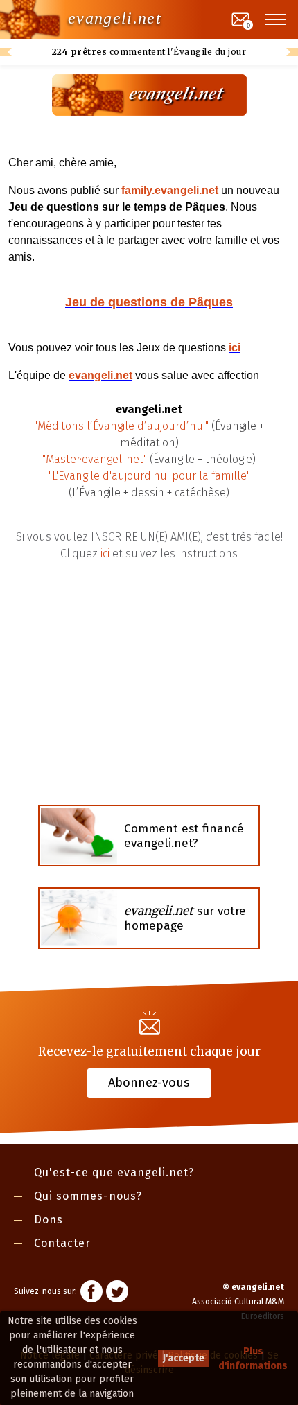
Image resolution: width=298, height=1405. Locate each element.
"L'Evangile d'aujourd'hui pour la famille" (149, 475)
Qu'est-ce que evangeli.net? (114, 1172)
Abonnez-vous (149, 1082)
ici (104, 553)
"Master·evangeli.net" (94, 459)
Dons (48, 1219)
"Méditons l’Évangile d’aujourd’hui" (121, 426)
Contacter (62, 1243)
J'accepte (183, 1358)
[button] (276, 19)
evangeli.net (114, 18)
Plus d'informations (253, 1358)
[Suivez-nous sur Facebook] (91, 1293)
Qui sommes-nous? (88, 1196)
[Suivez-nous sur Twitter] (117, 1293)
